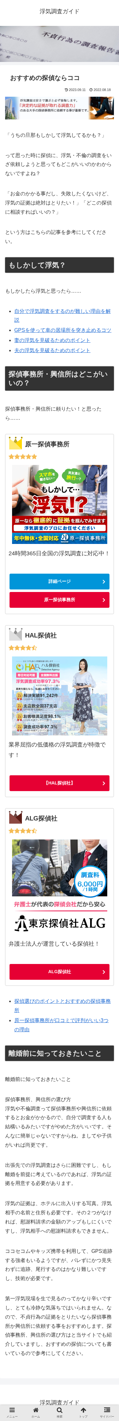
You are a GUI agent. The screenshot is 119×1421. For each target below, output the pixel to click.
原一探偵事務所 (59, 599)
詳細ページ (60, 581)
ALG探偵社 (59, 971)
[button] (106, 1060)
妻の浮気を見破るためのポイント (52, 340)
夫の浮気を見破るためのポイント (52, 350)
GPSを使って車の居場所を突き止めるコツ (62, 330)
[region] (59, 44)
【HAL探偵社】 (59, 782)
